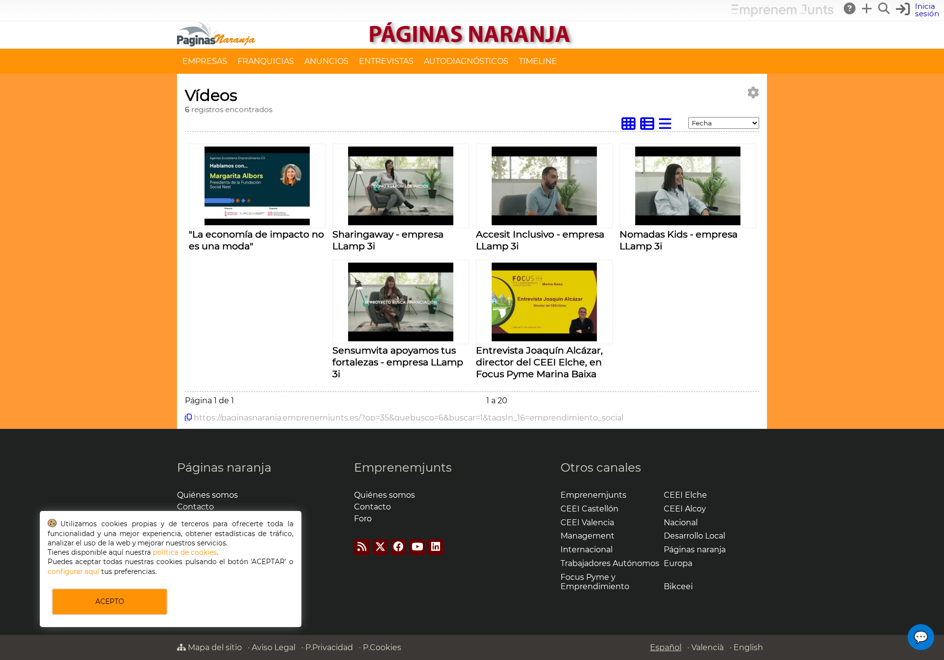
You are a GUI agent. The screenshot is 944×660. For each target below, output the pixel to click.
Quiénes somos (207, 495)
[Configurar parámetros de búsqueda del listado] (753, 93)
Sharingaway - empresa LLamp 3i (387, 240)
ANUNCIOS (326, 61)
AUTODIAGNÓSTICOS (466, 61)
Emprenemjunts (403, 467)
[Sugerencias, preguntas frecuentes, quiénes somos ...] (850, 8)
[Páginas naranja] (472, 44)
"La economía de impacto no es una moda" (256, 240)
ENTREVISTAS (386, 61)
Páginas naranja (224, 467)
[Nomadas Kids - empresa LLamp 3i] (687, 222)
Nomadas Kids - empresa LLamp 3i (679, 240)
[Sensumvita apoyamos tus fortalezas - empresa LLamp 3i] (400, 338)
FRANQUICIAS (265, 61)
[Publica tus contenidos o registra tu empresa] (867, 8)
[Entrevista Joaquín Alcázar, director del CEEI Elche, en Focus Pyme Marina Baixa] (544, 338)
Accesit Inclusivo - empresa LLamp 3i (540, 240)
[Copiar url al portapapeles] (188, 417)
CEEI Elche (685, 495)
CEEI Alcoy (685, 508)
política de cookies (185, 552)
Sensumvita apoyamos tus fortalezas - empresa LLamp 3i (397, 362)
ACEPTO (109, 601)
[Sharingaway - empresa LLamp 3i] (400, 222)
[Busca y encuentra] (884, 8)
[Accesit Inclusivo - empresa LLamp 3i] (544, 222)
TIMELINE (538, 61)
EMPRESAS (204, 61)
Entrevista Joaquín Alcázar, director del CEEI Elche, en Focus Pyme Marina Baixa (539, 362)
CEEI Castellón (589, 508)
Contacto (195, 506)
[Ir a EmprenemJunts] (782, 14)
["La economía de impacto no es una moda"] (257, 222)
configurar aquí (73, 571)
